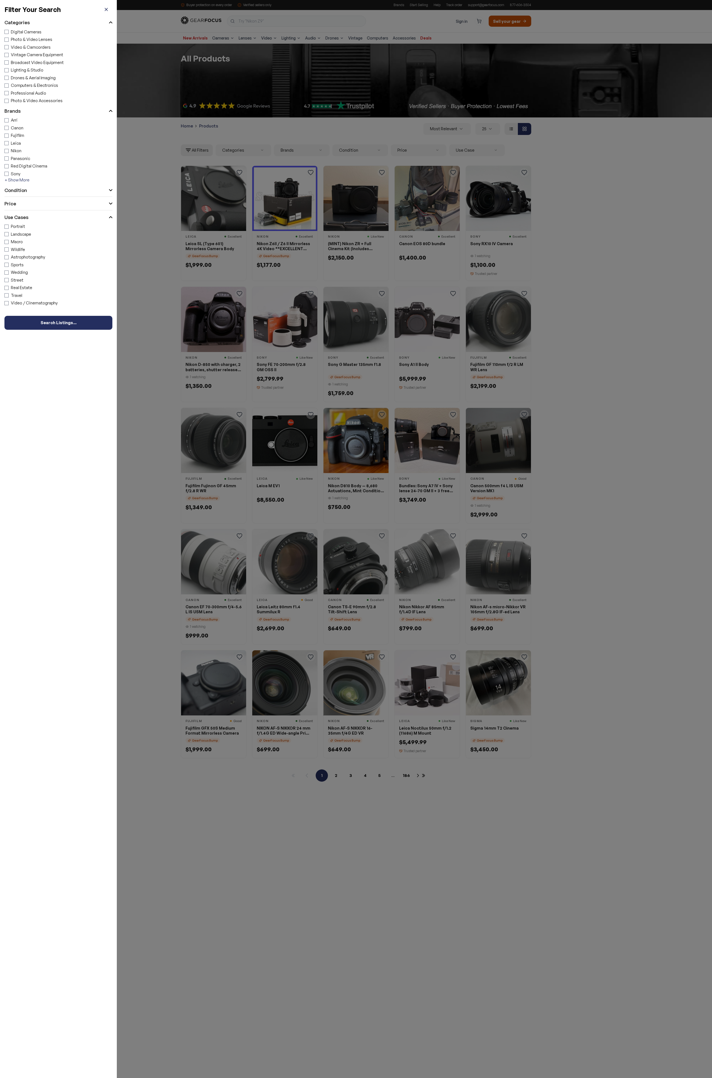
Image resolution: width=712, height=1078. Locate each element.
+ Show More (16, 180)
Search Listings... (58, 322)
